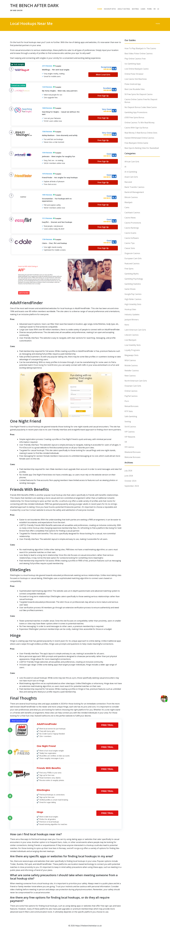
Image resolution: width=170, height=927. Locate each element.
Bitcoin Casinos (131, 197)
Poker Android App (133, 84)
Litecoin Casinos (131, 335)
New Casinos (130, 375)
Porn (127, 401)
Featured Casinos (132, 263)
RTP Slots (129, 411)
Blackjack (128, 202)
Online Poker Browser (134, 74)
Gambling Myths (132, 273)
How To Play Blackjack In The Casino (140, 48)
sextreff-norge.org (75, 848)
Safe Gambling (131, 416)
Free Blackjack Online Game (136, 143)
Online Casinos (131, 391)
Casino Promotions (133, 222)
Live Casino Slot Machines (136, 79)
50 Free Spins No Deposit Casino (139, 94)
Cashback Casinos (132, 212)
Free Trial (107, 725)
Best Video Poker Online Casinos (139, 53)
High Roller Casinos (133, 299)
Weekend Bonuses (133, 452)
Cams (127, 207)
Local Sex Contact (28, 510)
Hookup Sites (130, 309)
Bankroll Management (134, 192)
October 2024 (130, 481)
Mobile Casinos (131, 365)
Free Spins (129, 268)
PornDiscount (25, 447)
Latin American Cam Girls (135, 329)
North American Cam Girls (136, 380)
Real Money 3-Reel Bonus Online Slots (141, 132)
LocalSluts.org (65, 501)
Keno (127, 324)
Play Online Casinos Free (135, 58)
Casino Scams (130, 233)
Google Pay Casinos (133, 294)
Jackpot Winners (132, 319)
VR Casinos (129, 447)
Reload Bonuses (131, 406)
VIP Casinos (130, 431)
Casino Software (132, 238)
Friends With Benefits (49, 768)
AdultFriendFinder (47, 724)
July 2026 (128, 470)
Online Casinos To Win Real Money (140, 122)
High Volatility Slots (133, 304)
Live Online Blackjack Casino (137, 69)
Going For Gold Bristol (48, 365)
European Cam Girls (133, 258)
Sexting (128, 421)
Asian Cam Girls (131, 177)
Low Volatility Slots (133, 345)
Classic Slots (130, 248)
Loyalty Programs (132, 350)
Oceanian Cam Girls (133, 386)
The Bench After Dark (34, 5)
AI (125, 166)
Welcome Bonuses (132, 457)
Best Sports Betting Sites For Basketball (142, 148)
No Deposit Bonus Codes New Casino (141, 107)
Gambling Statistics (133, 284)
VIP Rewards (130, 437)
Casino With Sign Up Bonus (136, 127)
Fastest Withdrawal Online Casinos (139, 138)
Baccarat (128, 182)
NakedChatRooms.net (44, 715)
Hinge (40, 812)
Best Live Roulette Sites (135, 89)
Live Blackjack (130, 340)
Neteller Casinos (132, 370)
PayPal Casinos (131, 396)
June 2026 (129, 475)
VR (126, 442)
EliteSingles (43, 790)
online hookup (33, 528)
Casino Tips (130, 243)
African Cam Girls (132, 161)
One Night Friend (46, 746)
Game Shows (130, 289)
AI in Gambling (131, 172)
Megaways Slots (131, 355)
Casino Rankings (132, 228)
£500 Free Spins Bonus (134, 117)
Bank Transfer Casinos (134, 187)
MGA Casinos (130, 360)
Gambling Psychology (134, 279)
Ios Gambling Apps (133, 63)
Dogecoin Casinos (132, 253)
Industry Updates (132, 314)
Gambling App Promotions (136, 112)
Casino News (130, 217)
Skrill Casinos (130, 426)
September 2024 (132, 486)
